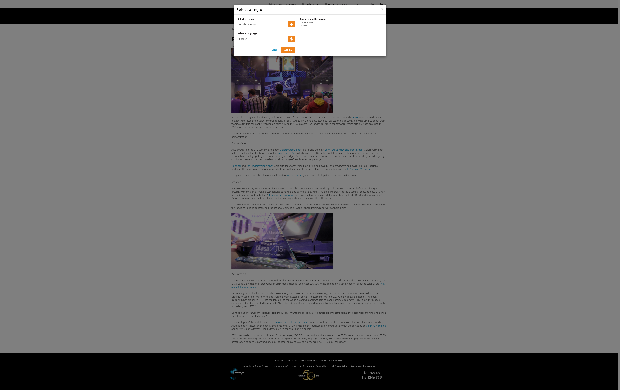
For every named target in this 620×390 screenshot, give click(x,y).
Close (274, 49)
